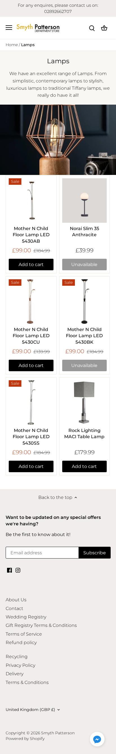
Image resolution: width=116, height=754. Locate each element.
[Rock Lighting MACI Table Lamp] (84, 402)
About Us (16, 599)
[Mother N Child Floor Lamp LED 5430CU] (31, 301)
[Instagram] (17, 570)
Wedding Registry (26, 617)
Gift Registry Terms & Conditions (41, 625)
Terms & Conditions (27, 682)
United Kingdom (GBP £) (30, 709)
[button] (97, 739)
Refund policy (21, 642)
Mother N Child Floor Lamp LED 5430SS (31, 437)
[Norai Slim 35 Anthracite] (84, 200)
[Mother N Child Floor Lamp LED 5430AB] (31, 200)
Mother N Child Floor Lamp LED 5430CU (31, 336)
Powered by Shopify (25, 738)
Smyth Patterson (58, 732)
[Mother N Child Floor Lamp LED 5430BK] (84, 301)
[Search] (92, 27)
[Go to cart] (104, 27)
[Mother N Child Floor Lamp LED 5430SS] (31, 402)
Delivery (14, 673)
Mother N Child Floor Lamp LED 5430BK (84, 336)
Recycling (17, 656)
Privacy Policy (20, 665)
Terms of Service (24, 634)
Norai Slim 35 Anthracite (84, 231)
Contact (14, 608)
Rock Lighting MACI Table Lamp (84, 433)
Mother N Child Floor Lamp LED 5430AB (31, 235)
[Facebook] (9, 570)
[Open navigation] (9, 27)
